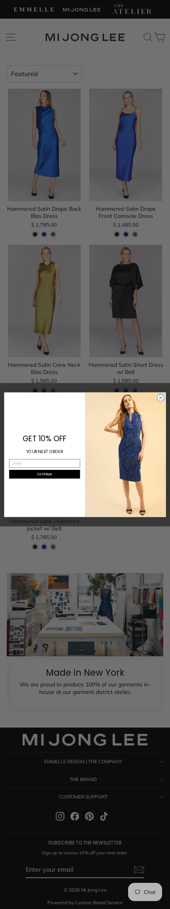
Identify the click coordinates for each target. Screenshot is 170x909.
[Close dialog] (160, 397)
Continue (44, 473)
